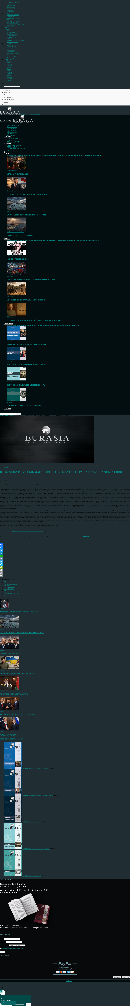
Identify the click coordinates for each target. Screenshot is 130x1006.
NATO (5, 592)
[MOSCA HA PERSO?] (9, 730)
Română (9, 73)
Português (10, 70)
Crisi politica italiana (9, 587)
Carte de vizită (11, 7)
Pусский (9, 72)
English (9, 62)
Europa (9, 38)
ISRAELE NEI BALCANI (9, 653)
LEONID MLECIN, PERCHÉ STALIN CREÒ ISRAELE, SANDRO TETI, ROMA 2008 (36, 320)
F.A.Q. (5, 104)
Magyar (9, 67)
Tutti (8, 155)
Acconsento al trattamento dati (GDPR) (13, 948)
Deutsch (9, 61)
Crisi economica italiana (10, 584)
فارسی (9, 80)
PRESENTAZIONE (13, 15)
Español (9, 64)
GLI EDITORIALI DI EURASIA (16, 24)
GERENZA (10, 16)
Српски (9, 78)
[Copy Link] (65, 573)
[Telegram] (65, 561)
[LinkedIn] (65, 553)
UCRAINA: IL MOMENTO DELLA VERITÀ (17, 674)
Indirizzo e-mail (4, 945)
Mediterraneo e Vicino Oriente (15, 40)
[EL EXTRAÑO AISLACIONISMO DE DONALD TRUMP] (16, 359)
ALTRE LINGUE (9, 59)
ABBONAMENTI (12, 23)
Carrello (6, 102)
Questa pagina (86, 536)
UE (4, 597)
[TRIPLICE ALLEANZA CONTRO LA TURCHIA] (9, 709)
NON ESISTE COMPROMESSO (18, 259)
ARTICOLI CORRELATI (9, 612)
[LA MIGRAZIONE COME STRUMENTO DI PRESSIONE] (16, 210)
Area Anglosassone (12, 34)
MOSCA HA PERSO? (8, 735)
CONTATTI (7, 81)
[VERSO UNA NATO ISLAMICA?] (16, 169)
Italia (5, 590)
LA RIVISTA (7, 19)
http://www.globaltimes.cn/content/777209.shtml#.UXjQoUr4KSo (28, 531)
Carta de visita (11, 4)
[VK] (65, 558)
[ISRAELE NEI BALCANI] (9, 648)
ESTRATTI (10, 26)
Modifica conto (8, 95)
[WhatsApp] (65, 556)
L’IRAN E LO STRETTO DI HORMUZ (20, 235)
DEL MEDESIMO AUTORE (28, 612)
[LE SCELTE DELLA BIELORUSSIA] (9, 689)
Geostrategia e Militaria (13, 53)
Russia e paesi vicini (12, 42)
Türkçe (9, 75)
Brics (5, 581)
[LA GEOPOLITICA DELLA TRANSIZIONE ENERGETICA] (16, 189)
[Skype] (65, 564)
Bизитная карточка (13, 2)
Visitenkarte (10, 11)
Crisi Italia (6, 585)
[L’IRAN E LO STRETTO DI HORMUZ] (16, 230)
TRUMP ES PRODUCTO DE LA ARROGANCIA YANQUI (26, 344)
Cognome (2, 942)
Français (9, 65)
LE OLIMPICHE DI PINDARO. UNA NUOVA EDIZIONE (26, 300)
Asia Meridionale (12, 35)
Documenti (10, 48)
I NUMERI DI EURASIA (14, 21)
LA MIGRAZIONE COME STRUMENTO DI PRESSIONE (26, 215)
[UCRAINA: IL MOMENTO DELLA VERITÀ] (9, 668)
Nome (1, 939)
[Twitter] (65, 550)
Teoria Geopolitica (12, 58)
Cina (5, 582)
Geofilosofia (10, 51)
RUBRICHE (7, 43)
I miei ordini (7, 92)
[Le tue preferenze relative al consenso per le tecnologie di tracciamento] (8, 1003)
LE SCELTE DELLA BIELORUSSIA (14, 694)
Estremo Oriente (11, 37)
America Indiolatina (12, 32)
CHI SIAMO (7, 13)
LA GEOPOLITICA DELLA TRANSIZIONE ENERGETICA (27, 194)
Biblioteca (10, 45)
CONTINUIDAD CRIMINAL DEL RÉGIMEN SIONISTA (26, 385)
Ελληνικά (9, 77)
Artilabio (69, 981)
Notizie (9, 54)
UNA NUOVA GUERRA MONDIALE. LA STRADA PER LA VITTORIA (31, 280)
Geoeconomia (11, 50)
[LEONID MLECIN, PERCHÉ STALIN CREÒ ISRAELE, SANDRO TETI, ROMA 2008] (16, 315)
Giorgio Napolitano (9, 589)
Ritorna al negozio (19, 1004)
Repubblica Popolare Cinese (11, 593)
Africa (9, 31)
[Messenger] (65, 547)
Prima (1, 415)
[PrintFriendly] (65, 567)
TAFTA (6, 595)
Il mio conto (7, 90)
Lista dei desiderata (9, 99)
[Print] (65, 570)
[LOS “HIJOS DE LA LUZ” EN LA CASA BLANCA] (16, 400)
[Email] (65, 575)
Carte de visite (11, 5)
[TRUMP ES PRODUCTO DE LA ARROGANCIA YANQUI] (16, 339)
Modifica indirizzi (8, 97)
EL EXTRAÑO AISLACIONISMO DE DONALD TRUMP (26, 365)
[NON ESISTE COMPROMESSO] (16, 254)
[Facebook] (65, 544)
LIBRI (5, 27)
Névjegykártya (11, 8)
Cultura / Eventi (11, 46)
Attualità (6, 466)
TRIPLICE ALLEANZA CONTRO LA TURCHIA (18, 714)
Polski (9, 69)
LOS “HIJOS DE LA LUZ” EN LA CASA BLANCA (24, 406)
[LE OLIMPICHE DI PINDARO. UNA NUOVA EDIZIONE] (16, 295)
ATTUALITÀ (8, 29)
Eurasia (2, 478)
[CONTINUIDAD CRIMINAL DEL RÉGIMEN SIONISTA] (16, 380)
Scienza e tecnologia (12, 56)
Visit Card (10, 10)
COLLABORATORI (13, 18)
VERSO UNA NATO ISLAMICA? (18, 174)
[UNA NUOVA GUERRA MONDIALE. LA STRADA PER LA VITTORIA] (16, 274)
